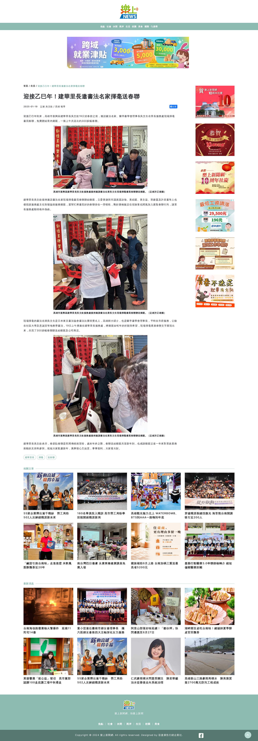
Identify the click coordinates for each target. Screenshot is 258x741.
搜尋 (155, 26)
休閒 (115, 26)
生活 (128, 26)
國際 (147, 26)
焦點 (102, 26)
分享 (174, 106)
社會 (109, 26)
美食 (140, 26)
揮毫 (41, 457)
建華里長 (29, 457)
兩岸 (121, 26)
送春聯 (51, 457)
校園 (134, 26)
